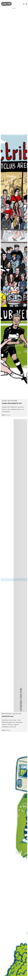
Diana (3, 415)
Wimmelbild (14, 400)
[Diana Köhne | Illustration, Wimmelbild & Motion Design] (6, 4)
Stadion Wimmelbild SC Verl (12, 403)
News (9, 400)
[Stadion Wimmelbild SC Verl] (14, 252)
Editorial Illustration (7, 713)
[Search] (23, 4)
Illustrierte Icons (7, 716)
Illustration (4, 400)
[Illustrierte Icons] (14, 565)
